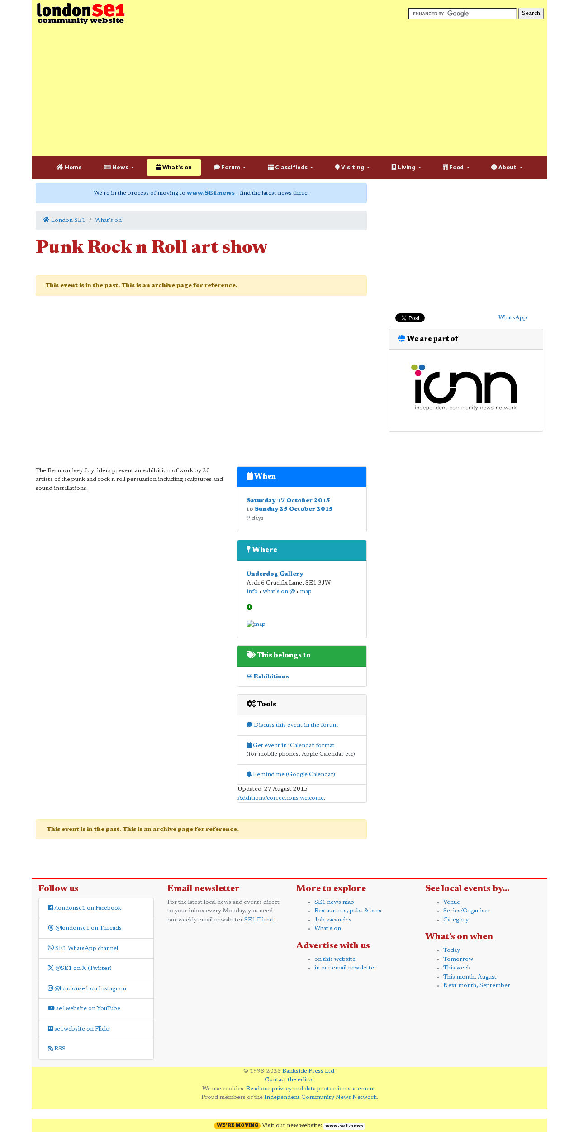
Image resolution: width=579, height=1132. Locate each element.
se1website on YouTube (87, 1009)
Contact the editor (290, 1080)
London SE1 (67, 220)
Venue (451, 902)
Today (451, 950)
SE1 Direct (259, 920)
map (306, 592)
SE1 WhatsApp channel (86, 948)
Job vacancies (332, 920)
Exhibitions (270, 677)
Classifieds (291, 167)
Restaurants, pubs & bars (347, 911)
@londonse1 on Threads (88, 928)
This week (456, 968)
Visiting (352, 167)
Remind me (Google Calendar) (293, 774)
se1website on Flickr (81, 1029)
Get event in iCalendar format (293, 745)
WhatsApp (512, 318)
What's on (176, 167)
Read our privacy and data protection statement (310, 1089)
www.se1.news (344, 1126)
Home (72, 167)
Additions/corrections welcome (280, 798)
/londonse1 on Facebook (87, 908)
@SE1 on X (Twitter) (83, 968)
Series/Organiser (466, 911)
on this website (335, 959)
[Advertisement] (289, 90)
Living (406, 167)
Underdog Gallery (275, 574)
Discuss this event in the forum (295, 725)
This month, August (470, 977)
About (507, 167)
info (252, 592)
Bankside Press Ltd (308, 1071)
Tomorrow (458, 959)
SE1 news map (334, 902)
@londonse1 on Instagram (89, 989)
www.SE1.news (211, 193)
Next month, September (476, 985)
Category (456, 920)
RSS (59, 1049)
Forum (231, 167)
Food (456, 167)
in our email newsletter (345, 968)
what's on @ (279, 592)
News (120, 167)
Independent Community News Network (320, 1097)
